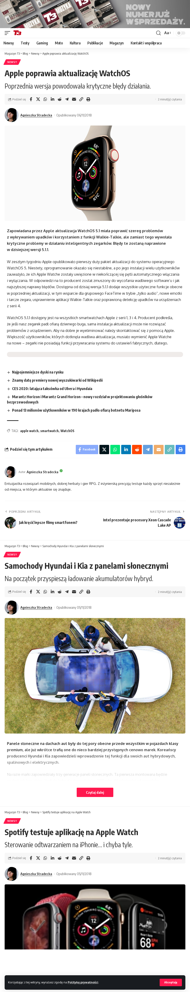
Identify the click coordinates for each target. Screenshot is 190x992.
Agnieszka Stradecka (36, 115)
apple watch (29, 431)
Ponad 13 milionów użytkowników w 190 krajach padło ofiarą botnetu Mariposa (76, 410)
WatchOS (67, 431)
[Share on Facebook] (31, 99)
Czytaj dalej (95, 792)
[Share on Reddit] (59, 99)
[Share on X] (38, 99)
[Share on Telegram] (66, 99)
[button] (171, 982)
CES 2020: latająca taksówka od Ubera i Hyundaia (52, 388)
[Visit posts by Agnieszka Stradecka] (12, 115)
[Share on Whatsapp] (45, 99)
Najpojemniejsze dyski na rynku (37, 372)
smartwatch (49, 431)
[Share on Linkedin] (52, 99)
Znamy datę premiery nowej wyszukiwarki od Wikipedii (57, 380)
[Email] (74, 99)
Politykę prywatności (83, 982)
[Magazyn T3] (17, 33)
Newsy (12, 62)
